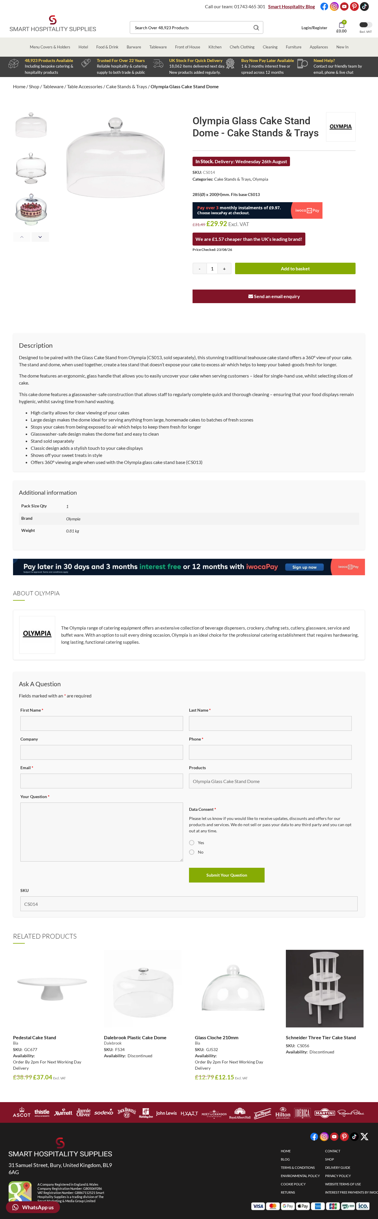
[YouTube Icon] (344, 6)
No (200, 851)
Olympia (260, 179)
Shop (34, 86)
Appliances (319, 47)
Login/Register (314, 27)
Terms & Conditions (298, 1167)
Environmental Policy (300, 1176)
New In (342, 47)
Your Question (35, 796)
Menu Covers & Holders (50, 47)
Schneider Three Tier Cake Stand (321, 1037)
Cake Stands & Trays (126, 86)
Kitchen (214, 47)
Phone (196, 738)
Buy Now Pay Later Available (267, 60)
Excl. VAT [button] (366, 31)
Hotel (83, 47)
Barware (134, 47)
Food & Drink (107, 47)
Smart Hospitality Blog (291, 6)
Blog (285, 1159)
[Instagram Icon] (334, 6)
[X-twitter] (364, 1137)
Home (19, 86)
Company (29, 738)
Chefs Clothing (242, 47)
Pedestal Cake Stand (34, 1037)
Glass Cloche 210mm (216, 1037)
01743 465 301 (249, 6)
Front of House (187, 47)
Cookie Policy (293, 1184)
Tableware (158, 47)
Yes (201, 842)
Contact (332, 1151)
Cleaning (270, 47)
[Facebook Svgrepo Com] (324, 6)
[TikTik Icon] (364, 6)
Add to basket (295, 268)
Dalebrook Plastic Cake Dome (135, 1037)
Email (26, 767)
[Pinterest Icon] (354, 6)
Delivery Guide (337, 1167)
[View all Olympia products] (340, 126)
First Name (31, 710)
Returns (288, 1192)
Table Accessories (84, 86)
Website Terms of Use (343, 1184)
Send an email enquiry (276, 296)
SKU (24, 890)
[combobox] (196, 27)
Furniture (294, 47)
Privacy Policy (338, 1176)
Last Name (200, 710)
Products (197, 767)
